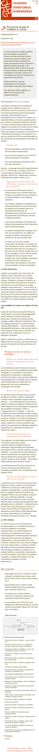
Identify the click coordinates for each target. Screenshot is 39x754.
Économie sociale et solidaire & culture (21, 629)
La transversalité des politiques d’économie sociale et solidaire (19, 726)
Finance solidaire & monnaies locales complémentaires (17, 713)
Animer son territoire (11, 702)
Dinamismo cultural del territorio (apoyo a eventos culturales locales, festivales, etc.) (31, 627)
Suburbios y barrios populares (19, 620)
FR (37, 3)
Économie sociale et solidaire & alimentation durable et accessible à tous (19, 670)
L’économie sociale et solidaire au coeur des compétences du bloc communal (19, 650)
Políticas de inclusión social (8, 626)
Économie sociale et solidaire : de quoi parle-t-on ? (20, 641)
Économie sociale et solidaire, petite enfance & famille (20, 717)
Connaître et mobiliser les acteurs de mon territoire (18, 654)
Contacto (23, 748)
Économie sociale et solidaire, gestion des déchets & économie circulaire (18, 722)
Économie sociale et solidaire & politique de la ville (20, 663)
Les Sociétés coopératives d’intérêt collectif (19, 674)
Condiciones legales (13, 748)
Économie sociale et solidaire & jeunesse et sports (19, 708)
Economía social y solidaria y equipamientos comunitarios (17, 625)
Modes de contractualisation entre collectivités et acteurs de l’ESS (20, 682)
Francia (7, 739)
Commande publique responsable (16, 667)
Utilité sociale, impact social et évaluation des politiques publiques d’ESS (20, 695)
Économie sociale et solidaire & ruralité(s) (18, 699)
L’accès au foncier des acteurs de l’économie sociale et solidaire (19, 686)
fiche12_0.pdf (18, 101)
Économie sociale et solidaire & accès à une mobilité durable (19, 678)
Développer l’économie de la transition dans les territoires (20, 691)
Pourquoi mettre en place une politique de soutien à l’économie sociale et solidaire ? (18, 645)
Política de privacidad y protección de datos (20, 751)
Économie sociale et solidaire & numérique (19, 705)
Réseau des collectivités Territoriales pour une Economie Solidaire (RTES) (18, 43)
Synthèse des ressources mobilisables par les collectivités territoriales (20, 731)
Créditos (29, 748)
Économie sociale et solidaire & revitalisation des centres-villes (19, 659)
